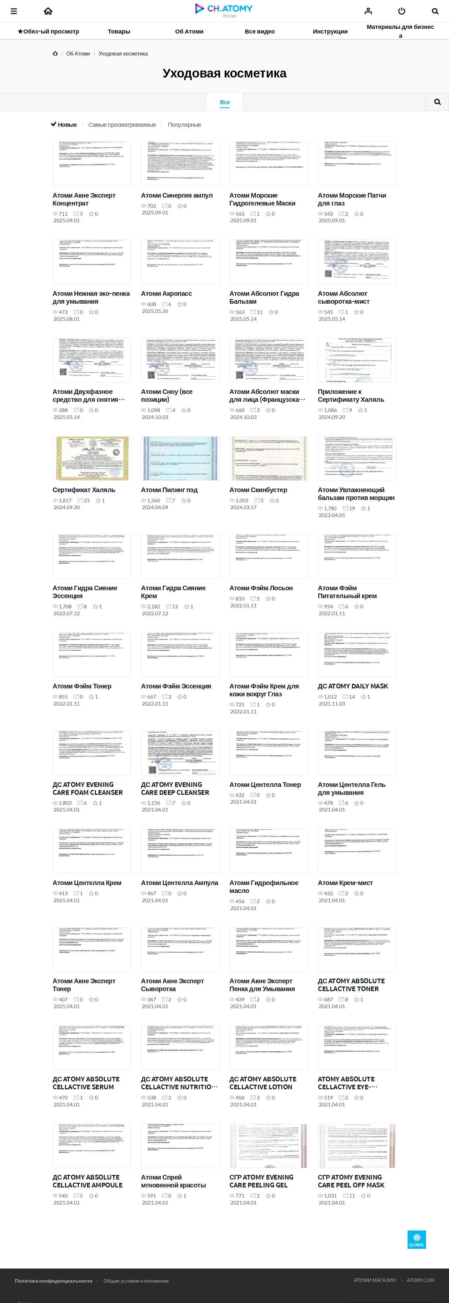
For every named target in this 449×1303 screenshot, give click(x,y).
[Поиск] (435, 11)
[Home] (48, 11)
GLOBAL (417, 1239)
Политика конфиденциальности (53, 1280)
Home (55, 53)
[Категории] (14, 11)
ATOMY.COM (420, 1280)
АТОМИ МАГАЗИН (375, 1280)
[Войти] (401, 11)
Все (224, 102)
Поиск (437, 102)
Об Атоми (78, 53)
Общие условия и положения (136, 1280)
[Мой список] (368, 11)
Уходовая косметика (123, 53)
